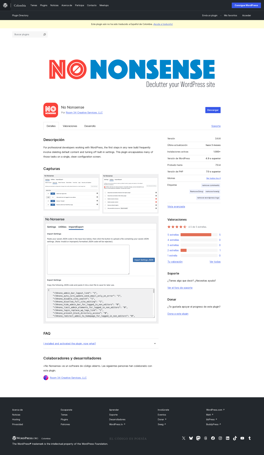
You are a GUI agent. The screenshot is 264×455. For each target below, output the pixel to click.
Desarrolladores (117, 419)
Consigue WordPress (246, 5)
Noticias (16, 414)
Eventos (162, 414)
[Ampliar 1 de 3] (95, 178)
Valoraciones (70, 126)
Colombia (45, 438)
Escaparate (66, 409)
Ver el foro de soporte (180, 287)
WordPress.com (215, 409)
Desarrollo (90, 126)
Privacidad (17, 424)
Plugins (64, 419)
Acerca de (17, 409)
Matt (209, 414)
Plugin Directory (20, 15)
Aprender (114, 409)
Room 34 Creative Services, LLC (84, 112)
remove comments (210, 185)
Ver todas (215, 261)
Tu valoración (175, 261)
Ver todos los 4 (213, 178)
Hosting (16, 419)
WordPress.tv (117, 424)
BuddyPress (213, 424)
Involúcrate (163, 409)
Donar (162, 419)
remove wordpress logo (208, 198)
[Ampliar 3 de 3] (154, 220)
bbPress (211, 419)
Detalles (51, 126)
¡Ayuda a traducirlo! (163, 24)
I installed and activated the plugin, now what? (69, 343)
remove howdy (212, 191)
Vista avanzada (176, 206)
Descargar (213, 110)
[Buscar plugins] (45, 34)
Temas (64, 414)
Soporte (216, 126)
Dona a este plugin (177, 313)
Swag (162, 424)
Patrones (65, 424)
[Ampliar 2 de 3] (154, 178)
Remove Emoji (196, 191)
